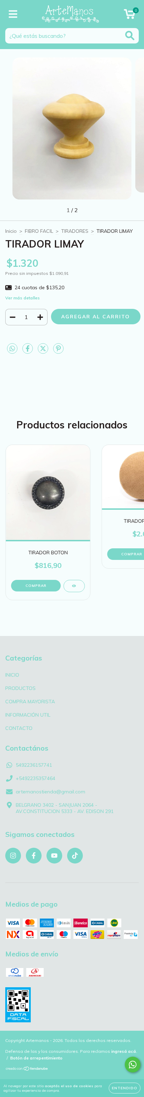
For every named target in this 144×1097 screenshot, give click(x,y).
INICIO (12, 675)
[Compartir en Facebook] (28, 351)
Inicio (11, 231)
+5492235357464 (35, 778)
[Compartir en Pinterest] (58, 351)
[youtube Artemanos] (54, 856)
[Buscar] (130, 35)
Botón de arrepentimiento (36, 1058)
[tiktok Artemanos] (75, 856)
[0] (129, 16)
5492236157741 (34, 765)
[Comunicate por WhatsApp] (133, 1064)
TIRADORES (74, 231)
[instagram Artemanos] (13, 856)
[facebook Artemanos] (34, 856)
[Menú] (13, 14)
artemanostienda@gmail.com (50, 791)
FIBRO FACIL (39, 231)
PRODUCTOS (20, 688)
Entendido (124, 1088)
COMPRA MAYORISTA (30, 701)
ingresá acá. (124, 1051)
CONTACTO (19, 728)
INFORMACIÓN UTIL (27, 715)
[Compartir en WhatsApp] (12, 348)
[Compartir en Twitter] (44, 351)
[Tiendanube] (27, 1069)
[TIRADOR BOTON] (74, 586)
